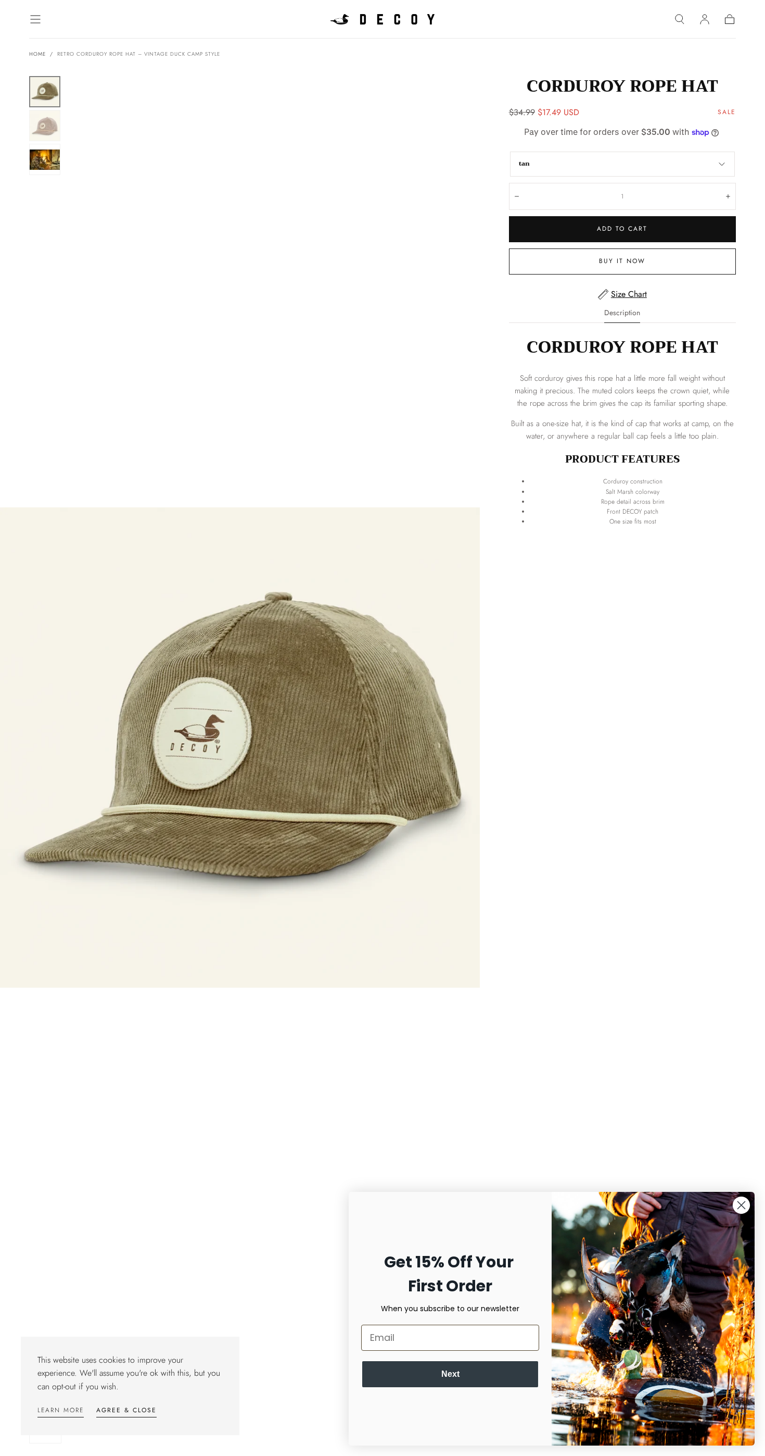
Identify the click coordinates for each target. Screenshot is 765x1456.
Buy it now (622, 261)
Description (622, 313)
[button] (35, 19)
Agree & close (126, 1410)
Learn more (60, 1410)
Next (450, 1374)
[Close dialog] (741, 1205)
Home (37, 54)
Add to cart (622, 228)
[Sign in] (704, 19)
